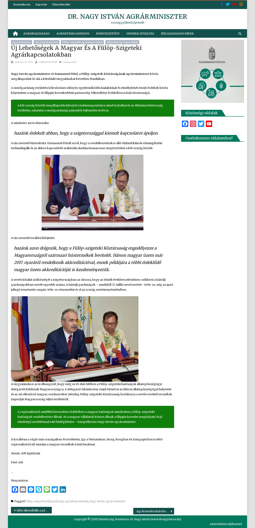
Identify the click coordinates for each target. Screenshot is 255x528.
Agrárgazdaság (36, 33)
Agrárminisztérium (46, 42)
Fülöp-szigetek (35, 501)
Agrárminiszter (21, 42)
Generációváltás (140, 33)
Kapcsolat (41, 4)
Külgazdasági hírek (177, 33)
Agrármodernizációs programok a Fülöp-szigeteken (155, 511)
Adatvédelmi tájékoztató (226, 524)
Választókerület (61, 4)
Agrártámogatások (72, 33)
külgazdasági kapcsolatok (122, 42)
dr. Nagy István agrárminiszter (127, 17)
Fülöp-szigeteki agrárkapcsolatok (82, 42)
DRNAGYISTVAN (48, 62)
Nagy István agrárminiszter (107, 501)
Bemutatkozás (21, 4)
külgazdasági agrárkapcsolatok (67, 501)
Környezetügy (108, 33)
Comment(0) (69, 62)
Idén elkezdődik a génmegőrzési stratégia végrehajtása (34, 510)
